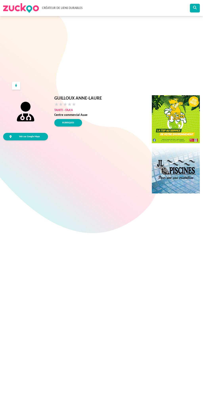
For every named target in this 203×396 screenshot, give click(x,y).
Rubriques (68, 123)
